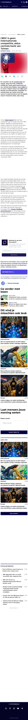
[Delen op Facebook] (6, 76)
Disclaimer (14, 715)
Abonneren (14, 255)
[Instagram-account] (14, 708)
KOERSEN (15, 6)
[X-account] (6, 708)
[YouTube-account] (18, 708)
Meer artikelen (14, 513)
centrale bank (18, 82)
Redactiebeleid (23, 713)
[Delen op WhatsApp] (2, 76)
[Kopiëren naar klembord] (18, 76)
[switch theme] (24, 2)
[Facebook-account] (10, 708)
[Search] (22, 2)
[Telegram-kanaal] (22, 708)
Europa (3, 398)
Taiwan (3, 83)
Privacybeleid (4, 713)
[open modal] (26, 2)
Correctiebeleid (13, 713)
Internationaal (5, 51)
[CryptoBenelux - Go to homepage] (14, 704)
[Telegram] (14, 76)
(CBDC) (23, 87)
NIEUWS (5, 6)
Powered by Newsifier (14, 717)
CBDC (22, 88)
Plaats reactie (14, 432)
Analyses (3, 368)
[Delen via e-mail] (22, 76)
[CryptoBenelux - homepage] (6, 2)
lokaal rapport (9, 120)
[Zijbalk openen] (1, 6)
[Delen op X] (10, 76)
